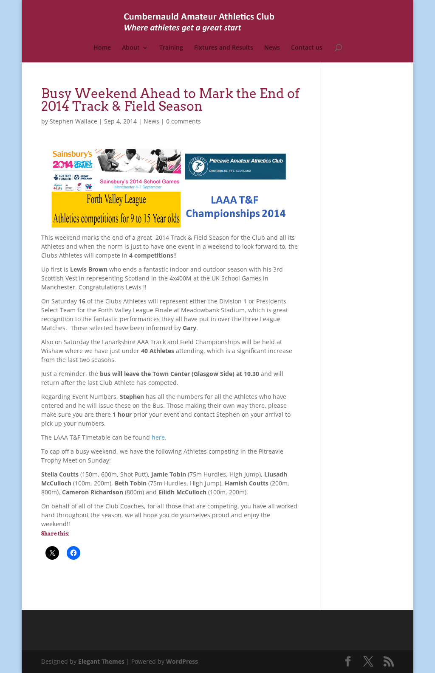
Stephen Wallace (73, 121)
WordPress (182, 661)
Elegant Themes (101, 661)
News (272, 48)
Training (171, 48)
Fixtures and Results (223, 48)
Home (102, 48)
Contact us (306, 48)
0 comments (183, 121)
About (131, 48)
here (158, 437)
